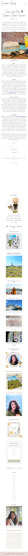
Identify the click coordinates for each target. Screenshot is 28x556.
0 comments (14, 152)
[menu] (26, 3)
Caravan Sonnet (8, 3)
